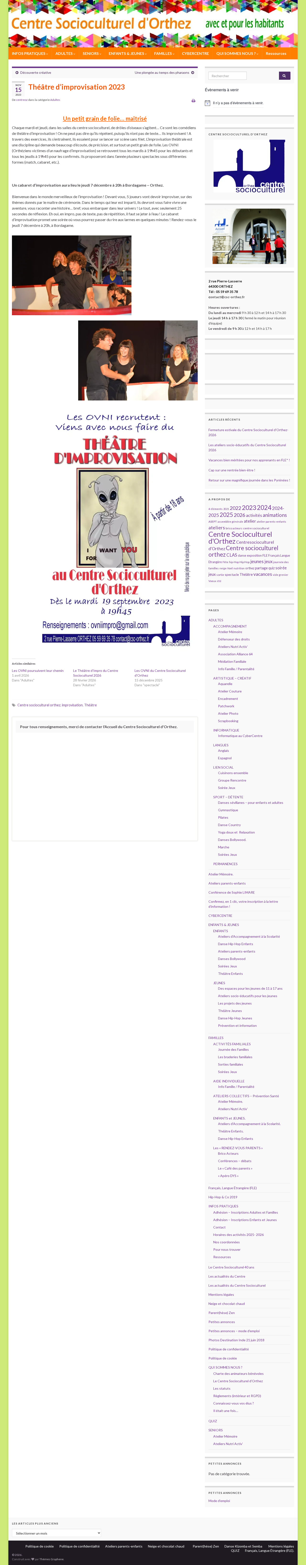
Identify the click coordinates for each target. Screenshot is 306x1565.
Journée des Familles (233, 1049)
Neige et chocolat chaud (228, 1304)
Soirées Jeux (227, 854)
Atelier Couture (230, 691)
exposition (254, 555)
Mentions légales (221, 1294)
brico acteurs (234, 528)
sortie (220, 575)
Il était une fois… (225, 1411)
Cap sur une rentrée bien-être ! (231, 470)
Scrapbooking (228, 721)
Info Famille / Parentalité (236, 669)
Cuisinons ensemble (233, 773)
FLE (265, 555)
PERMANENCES (225, 864)
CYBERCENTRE (195, 53)
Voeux (212, 581)
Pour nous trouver (226, 1249)
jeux (268, 561)
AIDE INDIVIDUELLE (229, 1081)
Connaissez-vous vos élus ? (233, 1403)
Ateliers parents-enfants (227, 883)
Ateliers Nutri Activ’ (233, 647)
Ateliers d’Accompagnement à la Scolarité (249, 936)
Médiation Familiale (232, 661)
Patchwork (226, 706)
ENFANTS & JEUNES (127, 53)
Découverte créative (35, 72)
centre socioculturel (256, 528)
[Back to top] (295, 1554)
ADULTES (64, 53)
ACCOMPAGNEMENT (230, 626)
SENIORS (91, 53)
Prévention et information (237, 1025)
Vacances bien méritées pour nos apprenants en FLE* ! (249, 460)
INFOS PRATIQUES (29, 53)
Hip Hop (245, 562)
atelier (250, 521)
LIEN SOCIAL (223, 767)
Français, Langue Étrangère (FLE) (232, 1188)
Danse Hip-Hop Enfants (235, 944)
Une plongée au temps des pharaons (162, 72)
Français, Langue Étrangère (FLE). (269, 1550)
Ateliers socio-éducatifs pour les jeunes (247, 996)
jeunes (257, 561)
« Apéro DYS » (228, 1176)
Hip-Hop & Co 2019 (222, 1197)
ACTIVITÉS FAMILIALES (232, 1044)
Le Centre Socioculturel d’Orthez (238, 1381)
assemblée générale (230, 521)
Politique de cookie (222, 1358)
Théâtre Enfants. (231, 1131)
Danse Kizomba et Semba (243, 1546)
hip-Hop (234, 562)
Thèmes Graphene (51, 1559)
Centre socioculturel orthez (38, 705)
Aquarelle (225, 684)
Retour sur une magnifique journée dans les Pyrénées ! (249, 480)
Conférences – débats (234, 1161)
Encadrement (228, 699)
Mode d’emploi (219, 1501)
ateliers (216, 527)
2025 (226, 514)
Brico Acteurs (228, 1153)
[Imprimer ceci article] (193, 100)
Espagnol (225, 758)
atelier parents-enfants (271, 521)
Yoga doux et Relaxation (236, 832)
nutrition (239, 568)
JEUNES (219, 983)
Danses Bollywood (232, 959)
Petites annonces (221, 1322)
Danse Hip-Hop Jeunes (235, 1018)
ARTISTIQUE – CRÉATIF (232, 678)
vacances (262, 574)
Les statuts (221, 1388)
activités (254, 515)
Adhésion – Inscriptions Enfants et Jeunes (245, 1220)
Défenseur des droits (234, 639)
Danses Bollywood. (232, 840)
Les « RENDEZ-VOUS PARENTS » (238, 1148)
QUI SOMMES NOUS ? (236, 53)
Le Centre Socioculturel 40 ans (231, 1267)
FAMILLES (163, 53)
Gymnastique (228, 810)
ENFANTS (220, 931)
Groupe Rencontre (232, 780)
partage (261, 568)
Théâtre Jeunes (230, 1011)
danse (242, 555)
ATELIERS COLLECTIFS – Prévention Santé (246, 1096)
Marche (223, 847)
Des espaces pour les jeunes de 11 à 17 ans (250, 988)
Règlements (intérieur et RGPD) (237, 1396)
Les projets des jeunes (235, 1003)
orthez (249, 568)
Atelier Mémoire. (220, 874)
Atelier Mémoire (230, 632)
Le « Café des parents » (235, 1168)
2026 (239, 515)
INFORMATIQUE (226, 730)
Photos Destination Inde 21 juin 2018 (236, 1340)
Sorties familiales (230, 1064)
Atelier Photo (228, 713)
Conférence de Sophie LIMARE (231, 892)
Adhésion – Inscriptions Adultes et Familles (245, 1212)
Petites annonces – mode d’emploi (234, 1331)
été (219, 581)
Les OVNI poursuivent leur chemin (38, 670)
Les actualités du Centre (226, 1276)
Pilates (223, 817)
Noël (230, 568)
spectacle (232, 574)
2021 (226, 508)
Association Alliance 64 (235, 654)
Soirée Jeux (226, 788)
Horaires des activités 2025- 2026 (238, 1235)
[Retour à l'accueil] (153, 23)
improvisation (72, 705)
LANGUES (221, 745)
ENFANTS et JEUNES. (229, 1118)
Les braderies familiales (235, 1057)
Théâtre (90, 705)
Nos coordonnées (226, 1242)
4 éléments (215, 508)
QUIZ (212, 1421)
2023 (249, 507)
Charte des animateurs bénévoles (238, 1373)
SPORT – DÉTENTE (228, 797)
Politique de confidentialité (228, 1349)
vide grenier (280, 574)
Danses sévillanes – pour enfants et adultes (250, 802)
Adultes (55, 100)
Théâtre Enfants (230, 973)
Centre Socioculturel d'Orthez (240, 537)
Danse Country (229, 825)
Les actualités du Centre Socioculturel (237, 1285)
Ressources (276, 53)
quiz (271, 568)
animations (275, 515)
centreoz (22, 100)
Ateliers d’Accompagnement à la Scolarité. (249, 1124)
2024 (264, 507)
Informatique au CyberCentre (240, 736)
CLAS (231, 555)
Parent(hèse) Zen (221, 1313)
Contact (219, 1227)
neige (223, 568)
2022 (235, 508)
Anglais (223, 750)
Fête (225, 562)
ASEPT (212, 521)
